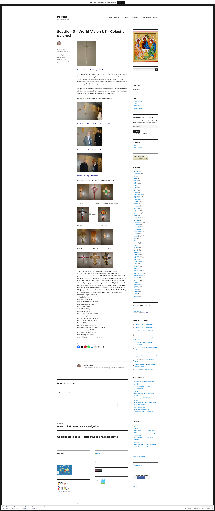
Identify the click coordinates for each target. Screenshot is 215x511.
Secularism (137, 281)
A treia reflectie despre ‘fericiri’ (141, 409)
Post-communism (138, 261)
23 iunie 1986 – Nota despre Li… (149, 335)
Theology (136, 291)
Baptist (136, 178)
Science (136, 277)
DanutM (59, 47)
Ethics (135, 215)
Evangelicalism (138, 217)
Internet (136, 236)
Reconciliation (137, 270)
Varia (135, 295)
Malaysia (59, 59)
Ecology (136, 203)
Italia (67, 57)
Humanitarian (137, 231)
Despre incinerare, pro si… (147, 369)
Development (137, 199)
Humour (136, 233)
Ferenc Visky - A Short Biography (142, 446)
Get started (121, 2)
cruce (69, 54)
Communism (137, 196)
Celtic (135, 185)
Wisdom (136, 296)
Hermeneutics (137, 226)
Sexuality (136, 282)
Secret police (137, 279)
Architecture (137, 175)
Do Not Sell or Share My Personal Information (99, 503)
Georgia (63, 57)
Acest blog (136, 425)
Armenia (59, 54)
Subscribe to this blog (143, 117)
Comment (121, 405)
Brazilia (66, 54)
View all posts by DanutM (116, 369)
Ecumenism (137, 206)
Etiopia (69, 55)
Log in (135, 103)
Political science (138, 258)
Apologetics (137, 173)
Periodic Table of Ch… (140, 330)
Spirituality (136, 286)
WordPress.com (138, 108)
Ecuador (59, 55)
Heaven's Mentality (140, 364)
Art (58, 51)
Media (135, 245)
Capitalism (136, 182)
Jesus (135, 240)
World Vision (64, 63)
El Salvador (65, 55)
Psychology (137, 266)
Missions (136, 247)
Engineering (137, 210)
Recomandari (146, 17)
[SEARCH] (156, 69)
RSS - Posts (137, 146)
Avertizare (126, 17)
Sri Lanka (66, 61)
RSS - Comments (138, 147)
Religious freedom (138, 275)
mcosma (137, 335)
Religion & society (138, 273)
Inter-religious (137, 235)
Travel (58, 63)
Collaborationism (138, 194)
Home (110, 17)
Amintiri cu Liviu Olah (139, 448)
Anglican (136, 171)
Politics (136, 259)
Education (136, 208)
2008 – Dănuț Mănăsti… (141, 355)
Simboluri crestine (138, 427)
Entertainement (138, 212)
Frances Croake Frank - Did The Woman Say (145, 444)
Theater (136, 289)
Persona (62, 16)
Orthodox (66, 51)
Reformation (137, 272)
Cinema (136, 192)
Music (135, 249)
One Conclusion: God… (141, 338)
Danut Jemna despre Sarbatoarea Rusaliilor (145, 383)
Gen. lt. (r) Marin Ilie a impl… (148, 324)
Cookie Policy (35, 508)
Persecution (137, 256)
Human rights (137, 229)
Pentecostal (137, 254)
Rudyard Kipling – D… (146, 352)
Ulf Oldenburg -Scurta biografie (142, 397)
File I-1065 (136, 221)
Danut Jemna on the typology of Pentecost (144, 381)
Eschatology (137, 213)
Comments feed (138, 107)
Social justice (137, 284)
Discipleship (137, 201)
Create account (138, 101)
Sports (135, 288)
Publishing (136, 268)
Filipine (59, 57)
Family (135, 219)
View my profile (137, 311)
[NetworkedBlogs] (141, 475)
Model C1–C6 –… (139, 347)
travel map (145, 312)
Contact (155, 17)
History (136, 228)
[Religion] (111, 453)
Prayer (135, 263)
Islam (135, 238)
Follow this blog (141, 477)
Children (136, 189)
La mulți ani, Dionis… (140, 342)
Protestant (136, 265)
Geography (137, 224)
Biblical (136, 180)
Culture (136, 198)
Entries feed (137, 105)
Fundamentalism (138, 222)
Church (136, 191)
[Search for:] (144, 70)
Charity (136, 187)
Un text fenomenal (139, 388)
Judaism (136, 242)
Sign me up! (136, 131)
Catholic (61, 51)
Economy (136, 205)
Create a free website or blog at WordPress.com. (75, 503)
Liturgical (136, 243)
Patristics (136, 252)
